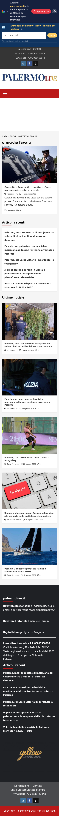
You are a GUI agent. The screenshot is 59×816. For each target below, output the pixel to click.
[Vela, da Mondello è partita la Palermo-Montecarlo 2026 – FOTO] (29, 546)
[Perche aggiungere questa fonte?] (54, 11)
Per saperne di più (12, 210)
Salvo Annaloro (13, 464)
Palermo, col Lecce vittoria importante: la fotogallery (29, 261)
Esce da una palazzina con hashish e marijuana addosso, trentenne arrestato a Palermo (29, 249)
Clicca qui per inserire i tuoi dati (15, 41)
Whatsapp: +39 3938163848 (30, 57)
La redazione (24, 48)
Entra (52, 35)
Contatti (37, 48)
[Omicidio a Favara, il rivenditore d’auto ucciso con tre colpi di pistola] (29, 164)
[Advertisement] (29, 114)
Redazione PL (12, 194)
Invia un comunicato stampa (30, 53)
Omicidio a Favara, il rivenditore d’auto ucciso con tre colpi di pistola (27, 188)
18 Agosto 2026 (29, 575)
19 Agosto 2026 (31, 519)
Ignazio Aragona (34, 632)
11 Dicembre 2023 (29, 194)
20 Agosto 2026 (28, 350)
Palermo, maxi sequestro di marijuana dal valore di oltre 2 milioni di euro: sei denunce (29, 236)
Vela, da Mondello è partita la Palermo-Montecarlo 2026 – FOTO (27, 285)
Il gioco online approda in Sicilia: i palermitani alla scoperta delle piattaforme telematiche (24, 273)
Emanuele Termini (14, 519)
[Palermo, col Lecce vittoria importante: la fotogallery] (29, 435)
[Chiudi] (7, 11)
